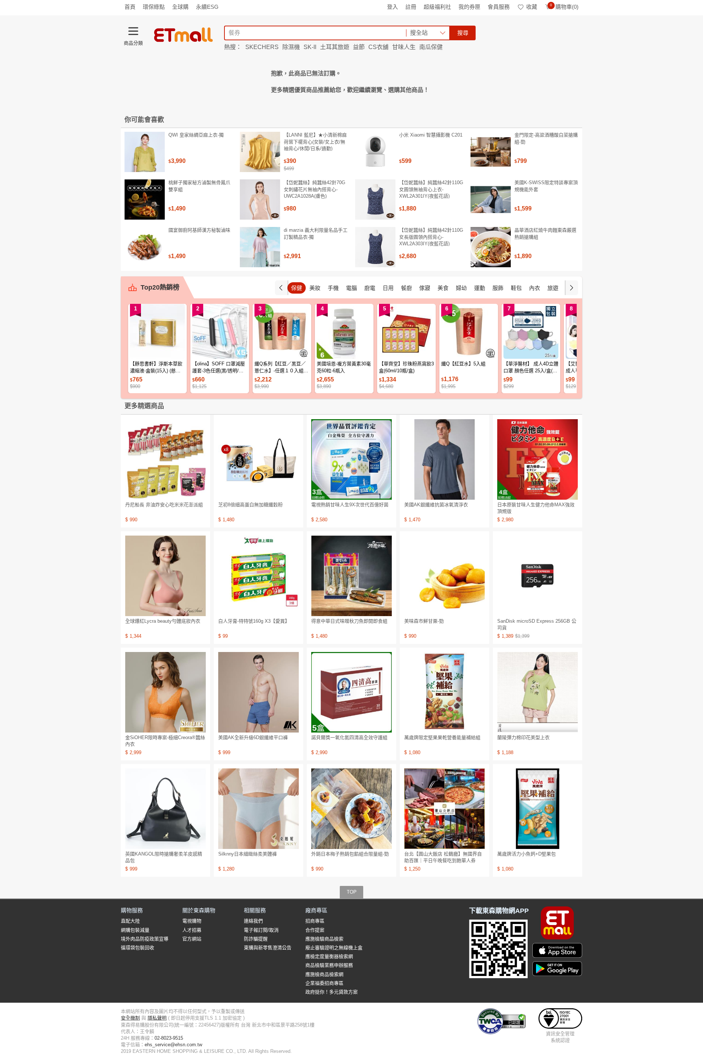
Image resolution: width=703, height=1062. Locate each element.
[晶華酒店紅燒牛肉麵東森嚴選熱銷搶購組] (490, 247)
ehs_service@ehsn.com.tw (173, 1044)
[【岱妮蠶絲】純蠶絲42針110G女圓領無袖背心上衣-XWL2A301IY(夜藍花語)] (375, 199)
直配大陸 (130, 921)
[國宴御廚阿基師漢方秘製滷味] (144, 247)
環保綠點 (154, 7)
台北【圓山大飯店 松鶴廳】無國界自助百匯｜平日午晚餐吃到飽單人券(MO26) (443, 860)
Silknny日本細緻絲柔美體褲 (247, 854)
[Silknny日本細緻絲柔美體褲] (258, 808)
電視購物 (191, 921)
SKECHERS (262, 47)
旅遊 (552, 288)
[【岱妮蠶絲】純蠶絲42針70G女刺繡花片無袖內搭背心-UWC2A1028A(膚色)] (260, 199)
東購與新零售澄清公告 (267, 947)
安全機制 (130, 1018)
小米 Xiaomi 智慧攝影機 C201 (430, 135)
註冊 (410, 7)
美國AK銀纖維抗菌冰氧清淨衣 (436, 504)
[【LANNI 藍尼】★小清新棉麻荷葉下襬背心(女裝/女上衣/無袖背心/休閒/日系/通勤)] (260, 152)
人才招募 (191, 930)
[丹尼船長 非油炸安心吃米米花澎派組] (165, 459)
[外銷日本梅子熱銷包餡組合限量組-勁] (351, 808)
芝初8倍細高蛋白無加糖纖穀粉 (250, 504)
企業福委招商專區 (324, 983)
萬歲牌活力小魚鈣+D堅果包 (526, 854)
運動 (479, 288)
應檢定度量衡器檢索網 (329, 956)
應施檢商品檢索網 (324, 974)
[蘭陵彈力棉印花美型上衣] (537, 692)
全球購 (180, 7)
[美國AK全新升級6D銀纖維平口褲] (258, 692)
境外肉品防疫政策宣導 (144, 939)
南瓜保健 (431, 47)
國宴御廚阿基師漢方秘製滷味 (199, 230)
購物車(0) (564, 7)
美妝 (314, 288)
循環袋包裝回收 (137, 947)
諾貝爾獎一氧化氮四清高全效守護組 (349, 737)
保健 (296, 288)
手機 (333, 288)
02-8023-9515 (169, 1038)
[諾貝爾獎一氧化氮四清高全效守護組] (351, 692)
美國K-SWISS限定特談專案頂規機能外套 (546, 186)
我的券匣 (469, 7)
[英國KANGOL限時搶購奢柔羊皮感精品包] (165, 808)
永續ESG (207, 7)
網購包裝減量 (135, 930)
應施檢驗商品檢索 (324, 939)
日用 (388, 288)
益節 (359, 47)
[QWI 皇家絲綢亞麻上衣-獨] (144, 152)
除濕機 (291, 47)
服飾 (497, 288)
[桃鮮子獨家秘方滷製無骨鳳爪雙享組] (144, 199)
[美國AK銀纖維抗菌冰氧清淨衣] (444, 459)
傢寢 (424, 288)
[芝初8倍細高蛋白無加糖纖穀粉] (258, 459)
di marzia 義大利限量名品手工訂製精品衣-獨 (315, 233)
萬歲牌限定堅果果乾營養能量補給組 (442, 737)
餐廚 (406, 288)
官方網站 (191, 939)
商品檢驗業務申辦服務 (329, 965)
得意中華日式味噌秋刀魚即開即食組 (349, 621)
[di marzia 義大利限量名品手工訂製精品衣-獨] (260, 247)
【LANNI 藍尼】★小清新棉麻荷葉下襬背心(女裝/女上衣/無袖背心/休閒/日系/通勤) (315, 141)
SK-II (310, 47)
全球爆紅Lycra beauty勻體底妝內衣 (162, 621)
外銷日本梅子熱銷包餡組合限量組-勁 (350, 854)
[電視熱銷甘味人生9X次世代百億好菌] (351, 459)
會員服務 (499, 7)
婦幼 (461, 288)
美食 (443, 288)
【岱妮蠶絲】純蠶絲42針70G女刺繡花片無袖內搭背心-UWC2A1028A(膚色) (314, 189)
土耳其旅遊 (334, 47)
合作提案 (314, 930)
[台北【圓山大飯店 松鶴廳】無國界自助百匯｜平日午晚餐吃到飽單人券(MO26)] (444, 808)
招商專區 (314, 921)
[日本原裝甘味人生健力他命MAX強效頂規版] (537, 459)
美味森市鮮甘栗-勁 (424, 621)
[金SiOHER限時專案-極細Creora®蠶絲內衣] (165, 692)
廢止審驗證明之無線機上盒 (333, 947)
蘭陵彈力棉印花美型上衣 (523, 737)
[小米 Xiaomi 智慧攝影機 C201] (375, 152)
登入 (392, 7)
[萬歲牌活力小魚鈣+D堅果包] (537, 808)
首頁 (129, 7)
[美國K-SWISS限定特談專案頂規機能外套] (490, 199)
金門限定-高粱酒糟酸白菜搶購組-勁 (546, 138)
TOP (352, 892)
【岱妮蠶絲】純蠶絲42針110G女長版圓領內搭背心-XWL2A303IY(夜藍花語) (431, 236)
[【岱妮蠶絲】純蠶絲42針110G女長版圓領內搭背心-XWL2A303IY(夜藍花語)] (375, 247)
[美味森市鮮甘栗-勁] (444, 576)
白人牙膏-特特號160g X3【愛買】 (254, 621)
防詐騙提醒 (256, 939)
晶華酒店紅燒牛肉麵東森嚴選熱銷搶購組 (545, 233)
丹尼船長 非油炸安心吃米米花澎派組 (164, 504)
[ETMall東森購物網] (183, 34)
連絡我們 (253, 921)
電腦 (351, 288)
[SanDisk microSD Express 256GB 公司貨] (537, 576)
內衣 (534, 288)
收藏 (531, 7)
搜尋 (462, 33)
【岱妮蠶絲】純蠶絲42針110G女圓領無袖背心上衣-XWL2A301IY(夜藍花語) (431, 189)
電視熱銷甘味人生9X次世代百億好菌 (349, 504)
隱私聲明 (157, 1018)
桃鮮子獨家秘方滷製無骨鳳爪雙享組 (199, 186)
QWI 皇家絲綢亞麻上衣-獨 (196, 135)
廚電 (369, 288)
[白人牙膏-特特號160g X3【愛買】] (258, 576)
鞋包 (516, 288)
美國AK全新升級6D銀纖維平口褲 (253, 737)
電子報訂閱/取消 (261, 930)
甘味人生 (404, 47)
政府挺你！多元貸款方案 (331, 992)
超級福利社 (437, 7)
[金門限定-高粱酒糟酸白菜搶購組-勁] (490, 152)
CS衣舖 (378, 47)
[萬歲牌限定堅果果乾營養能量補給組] (444, 692)
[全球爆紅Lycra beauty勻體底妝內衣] (165, 576)
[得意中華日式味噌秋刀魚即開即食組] (351, 576)
